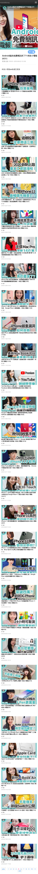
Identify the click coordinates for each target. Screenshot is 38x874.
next (19, 871)
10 (32, 869)
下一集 (31, 52)
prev (3, 869)
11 (35, 869)
